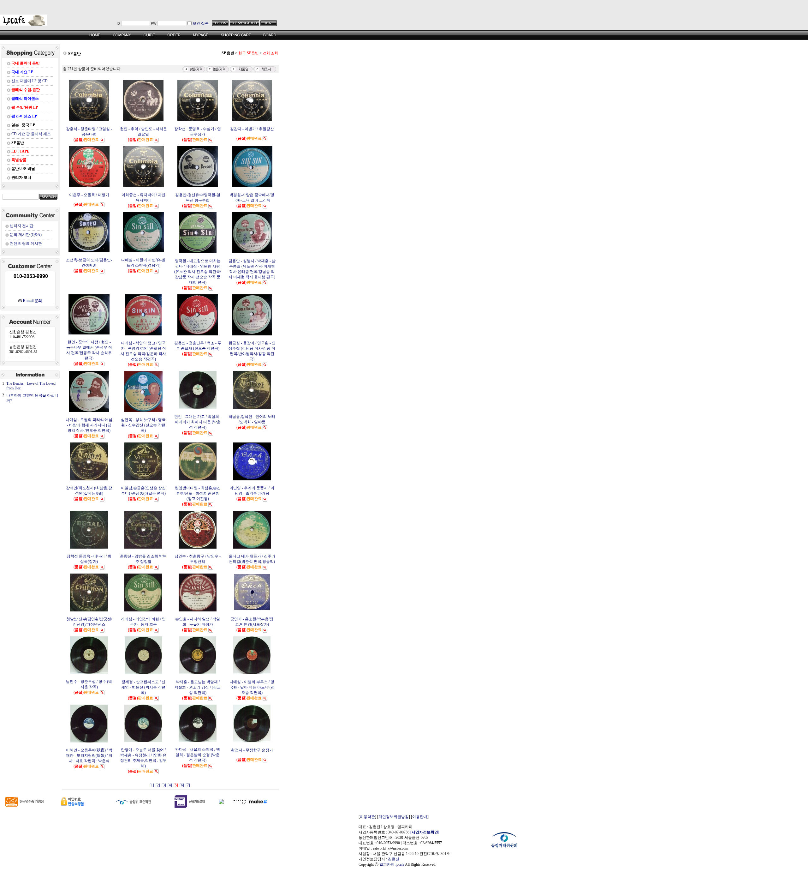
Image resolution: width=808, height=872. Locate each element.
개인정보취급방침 (393, 817)
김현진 (393, 859)
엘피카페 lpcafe (391, 864)
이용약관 (367, 817)
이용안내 (419, 817)
